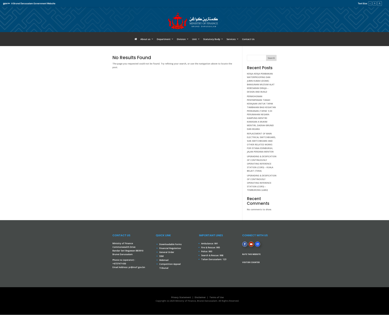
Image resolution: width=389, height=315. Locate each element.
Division (181, 39)
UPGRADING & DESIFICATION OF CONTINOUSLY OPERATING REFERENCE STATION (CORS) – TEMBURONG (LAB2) (261, 182)
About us (145, 39)
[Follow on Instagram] (257, 244)
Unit (194, 39)
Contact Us (248, 39)
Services (231, 39)
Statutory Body (211, 39)
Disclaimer (200, 297)
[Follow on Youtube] (251, 244)
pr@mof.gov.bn (137, 267)
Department (163, 39)
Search (271, 58)
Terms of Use (216, 297)
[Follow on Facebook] (244, 244)
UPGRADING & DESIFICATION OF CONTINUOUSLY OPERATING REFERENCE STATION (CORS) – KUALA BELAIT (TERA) (261, 163)
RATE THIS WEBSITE (251, 254)
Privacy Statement (180, 297)
